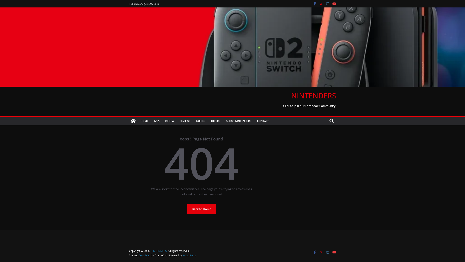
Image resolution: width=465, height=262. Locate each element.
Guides (200, 121)
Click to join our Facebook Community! (309, 106)
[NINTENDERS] (232, 10)
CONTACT (263, 121)
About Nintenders (238, 121)
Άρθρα (169, 121)
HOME (144, 121)
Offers (215, 121)
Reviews (185, 121)
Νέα (156, 121)
